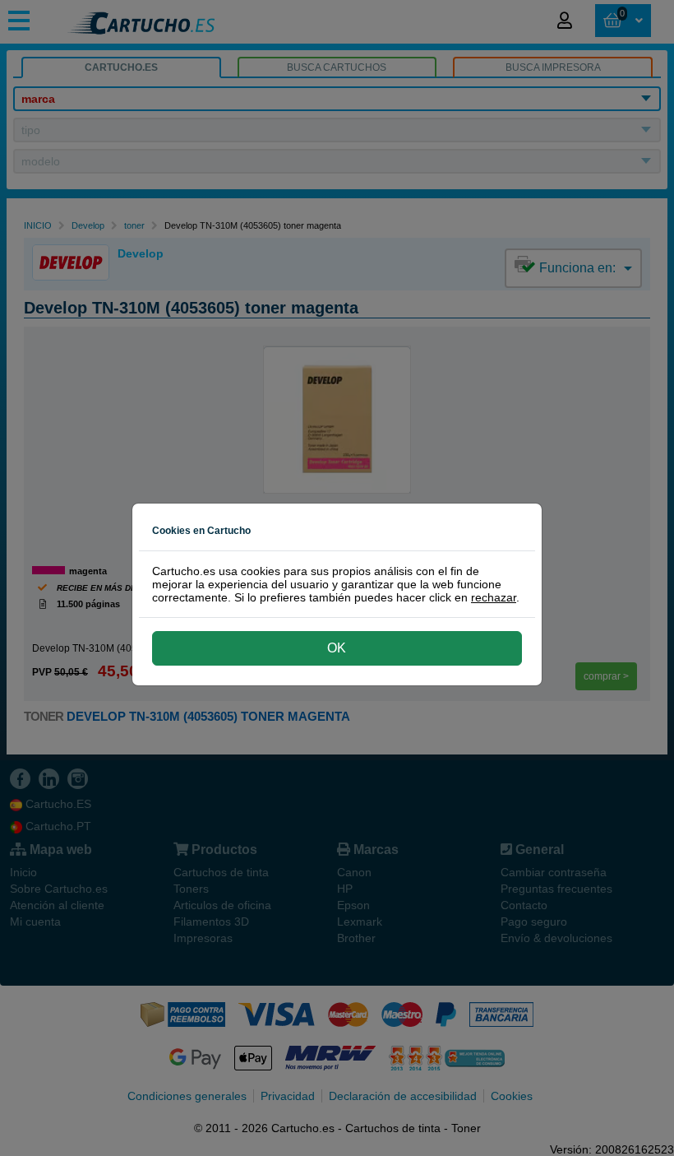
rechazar (493, 597)
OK (336, 648)
